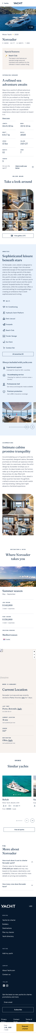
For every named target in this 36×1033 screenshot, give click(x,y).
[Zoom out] (34, 654)
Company (5, 965)
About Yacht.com (8, 970)
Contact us (6, 974)
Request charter (25, 1027)
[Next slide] (32, 427)
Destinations (7, 928)
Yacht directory (8, 936)
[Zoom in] (34, 651)
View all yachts (19, 830)
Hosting (5, 948)
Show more (6, 118)
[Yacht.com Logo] (18, 3)
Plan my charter (8, 932)
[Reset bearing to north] (34, 657)
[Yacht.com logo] (8, 906)
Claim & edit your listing (21, 167)
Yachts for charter (9, 920)
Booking (5, 915)
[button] (13, 794)
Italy (23, 698)
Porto (12, 698)
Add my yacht (7, 953)
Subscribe (18, 1010)
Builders (5, 924)
